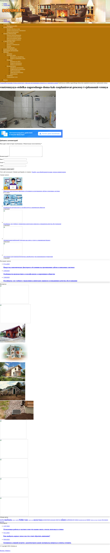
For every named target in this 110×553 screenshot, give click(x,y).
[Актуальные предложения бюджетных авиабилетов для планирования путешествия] (12, 255)
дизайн (16, 519)
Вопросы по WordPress (17, 57)
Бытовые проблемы (10, 50)
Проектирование (9, 33)
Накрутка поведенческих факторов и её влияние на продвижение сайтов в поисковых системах (31, 191)
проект (88, 520)
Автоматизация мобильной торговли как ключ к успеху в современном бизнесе (26, 240)
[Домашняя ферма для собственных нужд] (12, 400)
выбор (2, 520)
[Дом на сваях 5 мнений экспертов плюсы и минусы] (15, 322)
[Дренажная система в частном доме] (17, 419)
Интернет (10, 60)
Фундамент (10, 43)
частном (2, 521)
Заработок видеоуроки (16, 67)
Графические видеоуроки (17, 69)
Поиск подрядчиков (13, 32)
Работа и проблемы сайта (17, 58)
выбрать (8, 519)
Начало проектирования (14, 35)
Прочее (6, 52)
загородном (46, 520)
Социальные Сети (12, 77)
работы (92, 519)
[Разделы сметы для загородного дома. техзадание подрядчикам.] (12, 342)
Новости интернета (16, 63)
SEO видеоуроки (15, 71)
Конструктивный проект (14, 38)
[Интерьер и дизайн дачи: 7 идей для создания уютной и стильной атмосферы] (14, 477)
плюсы (77, 520)
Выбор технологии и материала (16, 30)
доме (26, 520)
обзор (63, 519)
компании (53, 520)
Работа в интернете (16, 64)
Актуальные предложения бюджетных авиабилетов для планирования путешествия (28, 256)
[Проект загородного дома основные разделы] (14, 303)
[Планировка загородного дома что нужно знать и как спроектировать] (14, 457)
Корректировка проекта (14, 39)
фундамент (105, 520)
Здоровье (9, 53)
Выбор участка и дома (13, 29)
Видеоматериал (11, 66)
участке (99, 520)
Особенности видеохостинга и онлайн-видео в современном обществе (24, 207)
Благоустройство (10, 49)
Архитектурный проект (14, 36)
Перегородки (11, 47)
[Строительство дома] (14, 17)
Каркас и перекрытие (13, 44)
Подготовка (8, 27)
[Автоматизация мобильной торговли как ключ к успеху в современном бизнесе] (12, 238)
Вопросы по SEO (15, 61)
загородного (38, 520)
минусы (58, 520)
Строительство (9, 41)
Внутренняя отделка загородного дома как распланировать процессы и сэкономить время (31, 83)
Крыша (9, 46)
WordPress (10, 75)
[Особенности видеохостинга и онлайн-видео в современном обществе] (12, 206)
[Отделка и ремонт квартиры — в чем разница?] (14, 496)
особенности (70, 520)
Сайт (1, 165)
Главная (2, 83)
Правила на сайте (12, 26)
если (32, 519)
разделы (95, 519)
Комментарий (4, 156)
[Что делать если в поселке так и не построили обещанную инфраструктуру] (13, 438)
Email (2, 162)
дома (21, 519)
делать (13, 519)
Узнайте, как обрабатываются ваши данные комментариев (49, 172)
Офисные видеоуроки (16, 72)
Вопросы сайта (11, 55)
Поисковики (14, 74)
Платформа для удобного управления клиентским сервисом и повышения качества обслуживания (32, 224)
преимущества (82, 520)
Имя (2, 159)
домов (29, 519)
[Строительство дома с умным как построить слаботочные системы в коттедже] (14, 515)
